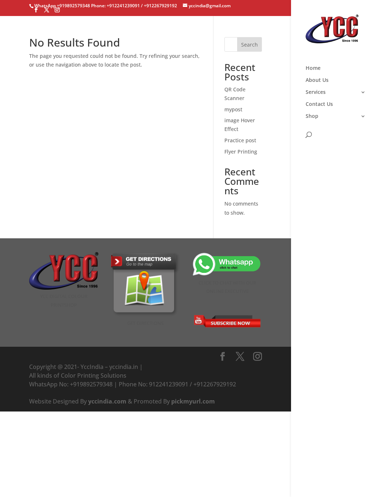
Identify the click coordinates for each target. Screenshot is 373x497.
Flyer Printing (240, 151)
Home (313, 68)
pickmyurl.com (193, 401)
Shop (312, 116)
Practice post (240, 140)
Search (249, 44)
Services (316, 92)
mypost (233, 109)
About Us (317, 80)
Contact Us (319, 104)
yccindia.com (107, 401)
